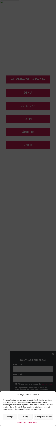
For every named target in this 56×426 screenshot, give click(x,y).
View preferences (43, 417)
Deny (25, 417)
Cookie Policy (22, 422)
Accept (10, 417)
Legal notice (33, 422)
